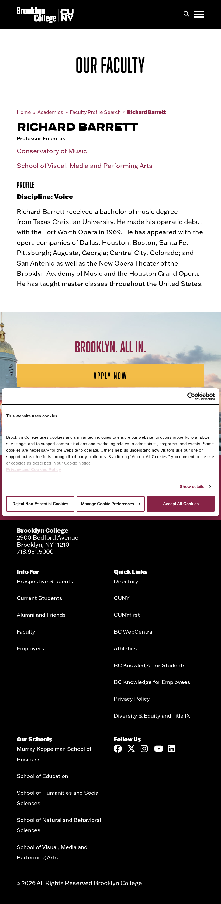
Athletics (125, 648)
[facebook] (118, 749)
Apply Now (111, 375)
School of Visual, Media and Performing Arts (85, 165)
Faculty (26, 631)
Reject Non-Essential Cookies (40, 503)
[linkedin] (172, 749)
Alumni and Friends (41, 614)
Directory (126, 581)
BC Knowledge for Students (150, 665)
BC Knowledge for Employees (152, 681)
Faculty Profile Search (95, 112)
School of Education (42, 775)
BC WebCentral (134, 631)
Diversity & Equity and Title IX (152, 715)
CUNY (122, 597)
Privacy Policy (132, 698)
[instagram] (145, 749)
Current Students (39, 597)
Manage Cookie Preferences (107, 503)
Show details (192, 486)
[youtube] (158, 749)
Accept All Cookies (181, 503)
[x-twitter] (131, 749)
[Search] (186, 14)
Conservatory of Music (52, 150)
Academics (50, 112)
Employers (30, 648)
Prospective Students (45, 581)
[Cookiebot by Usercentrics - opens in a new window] (191, 396)
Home (24, 112)
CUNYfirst (127, 614)
